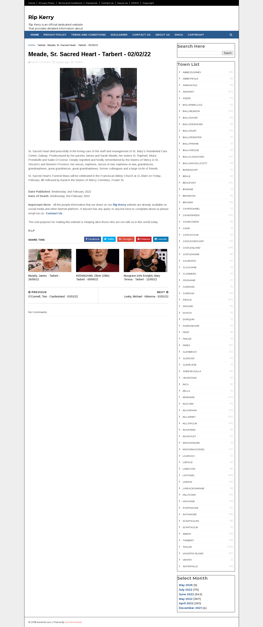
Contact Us (107, 3)
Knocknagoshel (194, 449)
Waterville (190, 566)
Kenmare (189, 397)
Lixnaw (187, 481)
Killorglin (190, 423)
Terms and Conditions (70, 3)
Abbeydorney (192, 72)
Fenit (186, 332)
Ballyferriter (192, 137)
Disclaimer (92, 3)
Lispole (188, 462)
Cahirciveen (191, 221)
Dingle (187, 299)
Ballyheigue (191, 150)
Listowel (189, 475)
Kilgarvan (190, 410)
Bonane (188, 189)
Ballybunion (191, 111)
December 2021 (190, 608)
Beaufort (189, 182)
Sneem (187, 533)
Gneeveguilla (192, 371)
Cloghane (190, 267)
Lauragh (189, 455)
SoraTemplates (73, 622)
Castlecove (191, 234)
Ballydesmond (193, 124)
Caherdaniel (191, 208)
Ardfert (188, 91)
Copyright (148, 3)
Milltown (189, 494)
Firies (186, 345)
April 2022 (186, 603)
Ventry (187, 559)
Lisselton (189, 468)
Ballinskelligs (192, 104)
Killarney (189, 416)
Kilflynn (188, 403)
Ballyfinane (191, 143)
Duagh (187, 312)
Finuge (187, 338)
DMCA (135, 3)
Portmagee (191, 507)
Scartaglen (191, 520)
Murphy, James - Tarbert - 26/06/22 (44, 277)
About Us (122, 3)
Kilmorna (189, 429)
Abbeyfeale (190, 78)
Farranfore (191, 325)
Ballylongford (193, 156)
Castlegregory (193, 241)
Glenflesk (189, 364)
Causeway (189, 260)
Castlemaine (191, 254)
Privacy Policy (46, 3)
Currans (188, 286)
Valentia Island (193, 553)
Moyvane (189, 501)
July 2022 (185, 589)
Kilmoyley (189, 436)
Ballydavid (190, 117)
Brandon (189, 195)
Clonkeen (189, 273)
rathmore (190, 514)
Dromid (188, 306)
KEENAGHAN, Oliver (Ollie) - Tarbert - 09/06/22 (93, 277)
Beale (187, 176)
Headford (190, 377)
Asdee (187, 98)
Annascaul (190, 85)
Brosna (188, 202)
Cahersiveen (191, 215)
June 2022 (186, 594)
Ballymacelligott (195, 163)
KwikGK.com (44, 622)
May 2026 (186, 585)
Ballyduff (189, 130)
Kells (186, 390)
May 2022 (186, 599)
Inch (185, 384)
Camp (186, 228)
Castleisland (191, 247)
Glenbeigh (190, 351)
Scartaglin (190, 527)
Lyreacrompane (193, 488)
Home (31, 3)
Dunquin (188, 319)
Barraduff (190, 169)
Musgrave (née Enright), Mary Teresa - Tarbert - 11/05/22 (142, 277)
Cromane (189, 280)
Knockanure (191, 442)
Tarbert (41, 45)
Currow (188, 293)
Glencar (188, 358)
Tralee (187, 546)
